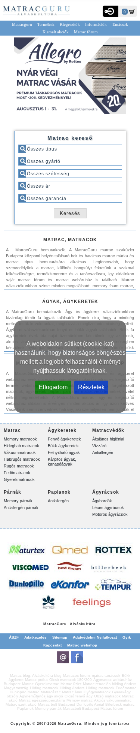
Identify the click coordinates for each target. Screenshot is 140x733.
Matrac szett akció (21, 704)
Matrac (50, 624)
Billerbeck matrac (119, 704)
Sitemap (59, 637)
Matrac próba (36, 680)
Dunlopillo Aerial (90, 704)
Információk (96, 24)
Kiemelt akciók (56, 32)
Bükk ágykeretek (63, 445)
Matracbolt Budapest (81, 708)
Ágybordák (102, 501)
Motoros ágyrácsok (110, 514)
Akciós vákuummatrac (112, 700)
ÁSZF (14, 637)
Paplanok (25, 708)
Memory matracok (20, 439)
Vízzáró (99, 445)
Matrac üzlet (70, 684)
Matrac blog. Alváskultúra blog (36, 675)
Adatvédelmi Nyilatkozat (95, 637)
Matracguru (22, 24)
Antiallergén (102, 452)
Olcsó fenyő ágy (79, 696)
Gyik (126, 637)
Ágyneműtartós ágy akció (41, 696)
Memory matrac (79, 700)
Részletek (91, 387)
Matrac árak (72, 692)
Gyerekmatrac (47, 684)
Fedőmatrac (126, 688)
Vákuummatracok (20, 452)
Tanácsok (120, 24)
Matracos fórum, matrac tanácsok (91, 675)
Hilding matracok (44, 688)
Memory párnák (18, 501)
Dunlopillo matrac (24, 692)
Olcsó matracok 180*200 (70, 680)
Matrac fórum (86, 32)
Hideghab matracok (21, 445)
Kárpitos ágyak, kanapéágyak (62, 461)
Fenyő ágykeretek (64, 439)
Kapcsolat (52, 645)
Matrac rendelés (97, 684)
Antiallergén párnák (21, 507)
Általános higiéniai (108, 439)
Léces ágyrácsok (108, 507)
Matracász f (50, 692)
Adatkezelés (35, 637)
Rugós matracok (19, 466)
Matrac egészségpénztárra (42, 700)
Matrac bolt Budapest (56, 704)
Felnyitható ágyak (64, 452)
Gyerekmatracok (19, 479)
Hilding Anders (72, 688)
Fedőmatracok (17, 472)
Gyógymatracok (97, 692)
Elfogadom (53, 387)
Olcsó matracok (107, 696)
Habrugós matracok (22, 459)
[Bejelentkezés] (110, 11)
